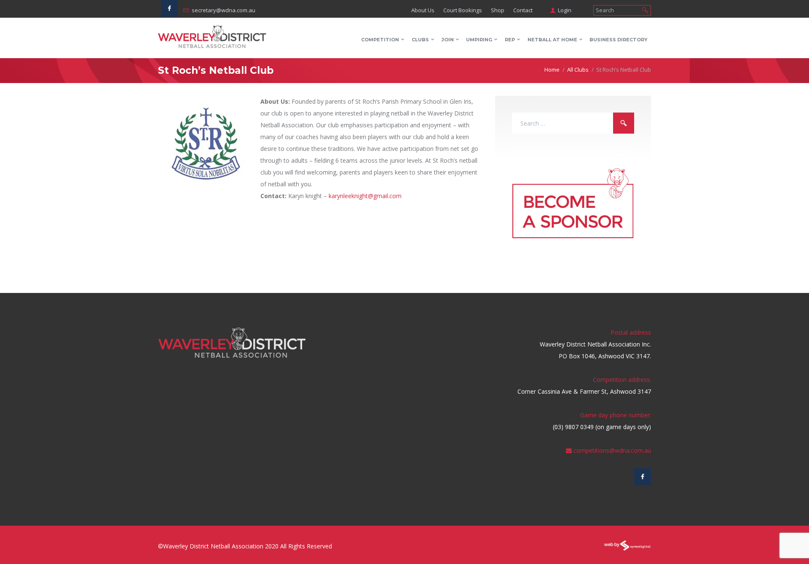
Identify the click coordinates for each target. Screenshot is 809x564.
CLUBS (420, 40)
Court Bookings (462, 10)
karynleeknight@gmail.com (365, 196)
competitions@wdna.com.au (612, 450)
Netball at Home (552, 40)
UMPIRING (479, 40)
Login (564, 10)
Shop (497, 10)
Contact (523, 10)
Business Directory (618, 40)
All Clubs (578, 69)
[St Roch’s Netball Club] (206, 144)
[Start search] (645, 9)
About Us (422, 10)
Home (552, 69)
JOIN (448, 40)
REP (510, 40)
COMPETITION (380, 40)
